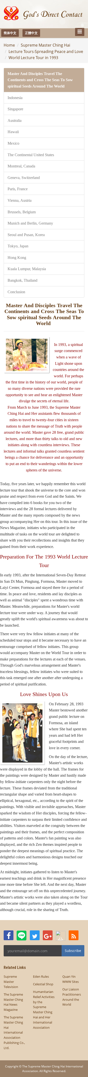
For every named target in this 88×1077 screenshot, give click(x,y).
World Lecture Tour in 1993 (33, 57)
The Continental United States (31, 155)
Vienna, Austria (20, 200)
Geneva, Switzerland (24, 178)
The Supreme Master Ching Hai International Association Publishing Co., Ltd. (14, 1032)
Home (9, 45)
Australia (15, 120)
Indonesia (15, 98)
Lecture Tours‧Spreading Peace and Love (46, 51)
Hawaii (13, 132)
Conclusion (16, 292)
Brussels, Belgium (22, 212)
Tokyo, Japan (18, 246)
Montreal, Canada (21, 166)
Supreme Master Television (11, 981)
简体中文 (10, 33)
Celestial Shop (43, 984)
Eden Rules (41, 976)
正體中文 (31, 33)
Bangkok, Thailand (22, 280)
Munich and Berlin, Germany (30, 223)
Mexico (13, 143)
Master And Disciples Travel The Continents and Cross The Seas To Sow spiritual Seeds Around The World (40, 80)
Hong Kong (17, 257)
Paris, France (18, 189)
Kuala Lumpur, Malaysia (27, 269)
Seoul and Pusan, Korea (26, 235)
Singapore (15, 109)
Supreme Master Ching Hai (45, 45)
